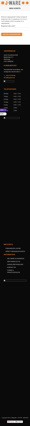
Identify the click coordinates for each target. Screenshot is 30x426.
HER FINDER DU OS (13, 261)
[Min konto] (23, 3)
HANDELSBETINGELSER (15, 264)
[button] (2, 3)
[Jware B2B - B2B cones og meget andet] (12, 3)
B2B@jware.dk (10, 77)
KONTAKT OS (11, 267)
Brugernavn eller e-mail (10, 26)
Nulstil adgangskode (11, 34)
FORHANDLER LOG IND (13, 248)
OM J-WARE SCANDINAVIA (15, 258)
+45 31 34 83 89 (10, 75)
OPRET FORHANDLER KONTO (15, 251)
